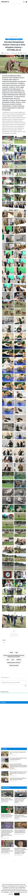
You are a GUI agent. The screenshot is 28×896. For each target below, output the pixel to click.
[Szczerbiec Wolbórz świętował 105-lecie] (5, 753)
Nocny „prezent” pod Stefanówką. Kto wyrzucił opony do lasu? (7, 800)
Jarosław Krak (6, 53)
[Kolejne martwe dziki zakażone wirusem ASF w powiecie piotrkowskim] (7, 809)
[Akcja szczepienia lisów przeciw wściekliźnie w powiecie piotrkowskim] (21, 825)
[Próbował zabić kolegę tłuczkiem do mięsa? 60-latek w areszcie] (5, 780)
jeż (17, 652)
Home (12, 36)
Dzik (12, 652)
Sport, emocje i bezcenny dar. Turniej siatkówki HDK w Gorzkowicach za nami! (18, 773)
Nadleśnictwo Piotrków (14, 662)
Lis (8, 659)
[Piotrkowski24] (5, 1)
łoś (13, 659)
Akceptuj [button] (17, 894)
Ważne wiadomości (13, 39)
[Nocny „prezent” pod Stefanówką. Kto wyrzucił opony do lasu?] (7, 793)
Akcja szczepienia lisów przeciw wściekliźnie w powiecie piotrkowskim (20, 831)
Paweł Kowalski (14, 665)
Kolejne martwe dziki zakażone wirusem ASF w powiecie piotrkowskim (7, 815)
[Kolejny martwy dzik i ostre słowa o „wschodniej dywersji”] (21, 810)
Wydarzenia (20, 39)
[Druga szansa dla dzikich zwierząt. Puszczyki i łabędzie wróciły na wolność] (21, 793)
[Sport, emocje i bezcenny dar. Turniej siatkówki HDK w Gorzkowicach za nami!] (5, 773)
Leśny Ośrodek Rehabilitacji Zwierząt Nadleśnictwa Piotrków (14, 656)
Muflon (19, 659)
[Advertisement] (14, 20)
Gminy (16, 36)
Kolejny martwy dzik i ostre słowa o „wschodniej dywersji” (21, 817)
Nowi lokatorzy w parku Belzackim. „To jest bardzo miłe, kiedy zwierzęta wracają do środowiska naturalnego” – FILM (21, 851)
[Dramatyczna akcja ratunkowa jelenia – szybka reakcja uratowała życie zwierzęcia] (7, 843)
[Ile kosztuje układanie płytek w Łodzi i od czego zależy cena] (5, 759)
